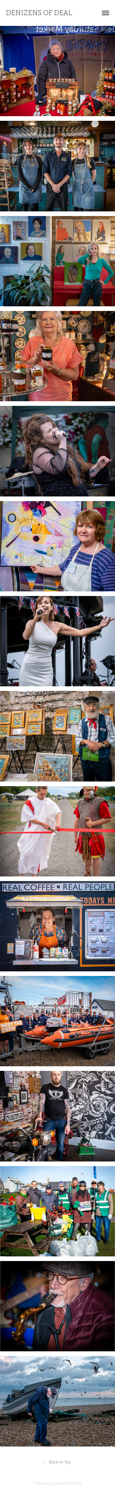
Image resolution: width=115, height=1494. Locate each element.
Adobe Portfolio (68, 1483)
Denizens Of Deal (39, 13)
